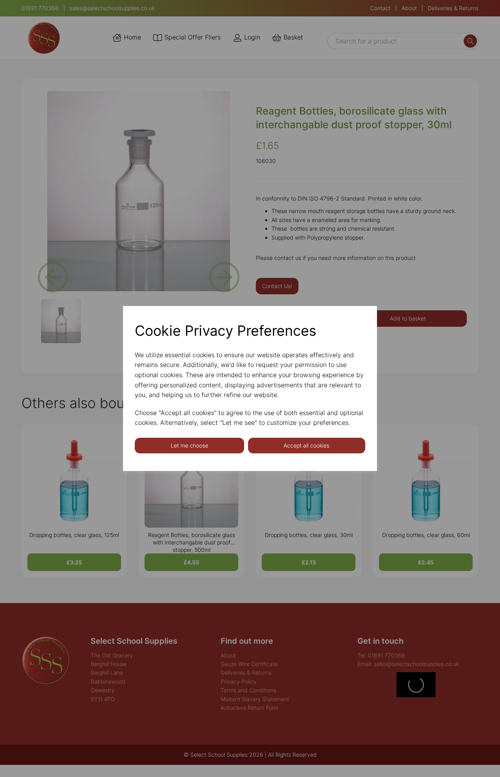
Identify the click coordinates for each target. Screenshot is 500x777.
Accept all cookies (306, 445)
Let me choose (189, 445)
